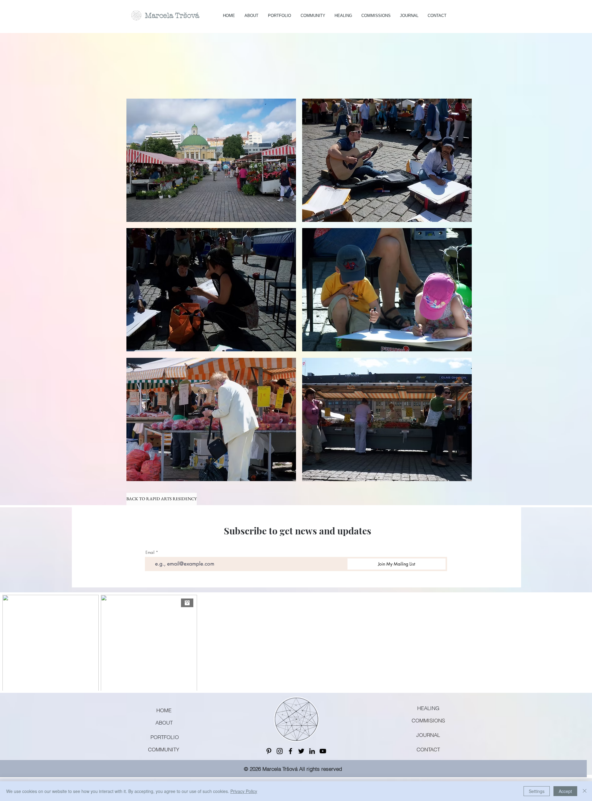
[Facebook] (290, 751)
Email (150, 552)
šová (191, 15)
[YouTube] (323, 751)
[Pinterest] (269, 751)
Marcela (160, 15)
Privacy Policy (243, 791)
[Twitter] (301, 751)
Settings (537, 791)
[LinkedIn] (312, 751)
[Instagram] (280, 751)
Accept (565, 791)
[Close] (584, 791)
